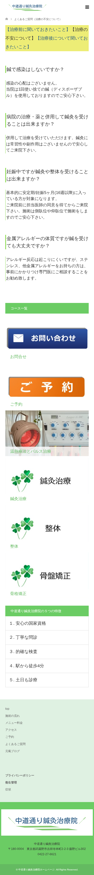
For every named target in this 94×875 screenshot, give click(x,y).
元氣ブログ (12, 751)
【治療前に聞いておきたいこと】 (37, 29)
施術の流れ (12, 715)
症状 (8, 789)
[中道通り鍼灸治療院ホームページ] (49, 7)
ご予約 (9, 737)
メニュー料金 (14, 722)
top (7, 708)
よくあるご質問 (15, 744)
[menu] (87, 7)
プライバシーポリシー (19, 775)
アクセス (11, 730)
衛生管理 (11, 782)
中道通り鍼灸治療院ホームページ (36, 869)
